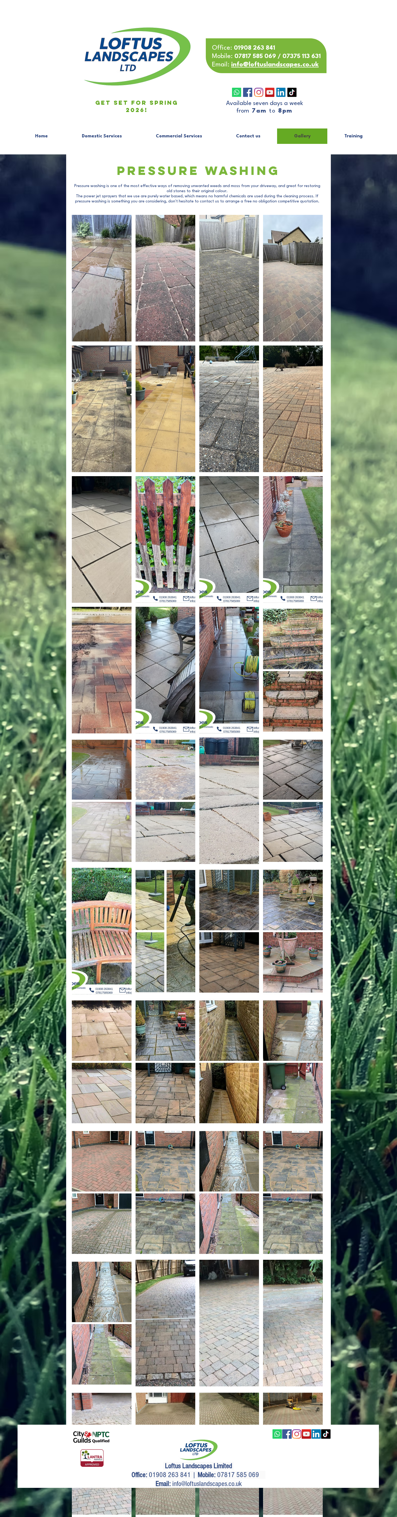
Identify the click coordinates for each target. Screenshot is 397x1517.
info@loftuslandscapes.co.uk (207, 1484)
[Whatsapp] (236, 92)
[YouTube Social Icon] (269, 92)
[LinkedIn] (280, 92)
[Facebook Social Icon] (247, 92)
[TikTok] (292, 92)
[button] (102, 278)
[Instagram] (258, 92)
